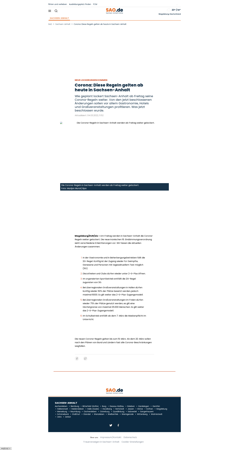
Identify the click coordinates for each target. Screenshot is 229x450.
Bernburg (75, 406)
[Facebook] (118, 425)
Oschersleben (90, 411)
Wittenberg (142, 414)
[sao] (114, 391)
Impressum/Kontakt (110, 437)
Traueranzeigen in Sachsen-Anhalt (101, 442)
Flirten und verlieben (57, 4)
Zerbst (68, 416)
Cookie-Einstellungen (133, 442)
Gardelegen (143, 406)
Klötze (140, 409)
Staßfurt (76, 414)
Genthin (156, 406)
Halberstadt (62, 409)
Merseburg (62, 411)
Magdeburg (162, 409)
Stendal (87, 414)
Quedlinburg (118, 411)
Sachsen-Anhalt (59, 18)
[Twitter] (110, 425)
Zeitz (59, 416)
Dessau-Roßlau (117, 406)
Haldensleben (77, 409)
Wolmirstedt (156, 414)
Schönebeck (63, 414)
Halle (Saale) (93, 409)
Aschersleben (61, 406)
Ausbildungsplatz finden (80, 4)
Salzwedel (132, 411)
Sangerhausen (147, 411)
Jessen (131, 409)
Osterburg (104, 411)
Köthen (149, 409)
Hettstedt (119, 409)
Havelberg (107, 409)
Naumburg (75, 411)
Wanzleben (99, 414)
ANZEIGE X (5, 449)
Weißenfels (113, 414)
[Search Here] (56, 11)
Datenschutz (130, 437)
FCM (95, 4)
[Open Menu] (49, 11)
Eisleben (131, 406)
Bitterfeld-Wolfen (91, 406)
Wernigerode (128, 414)
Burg (104, 406)
